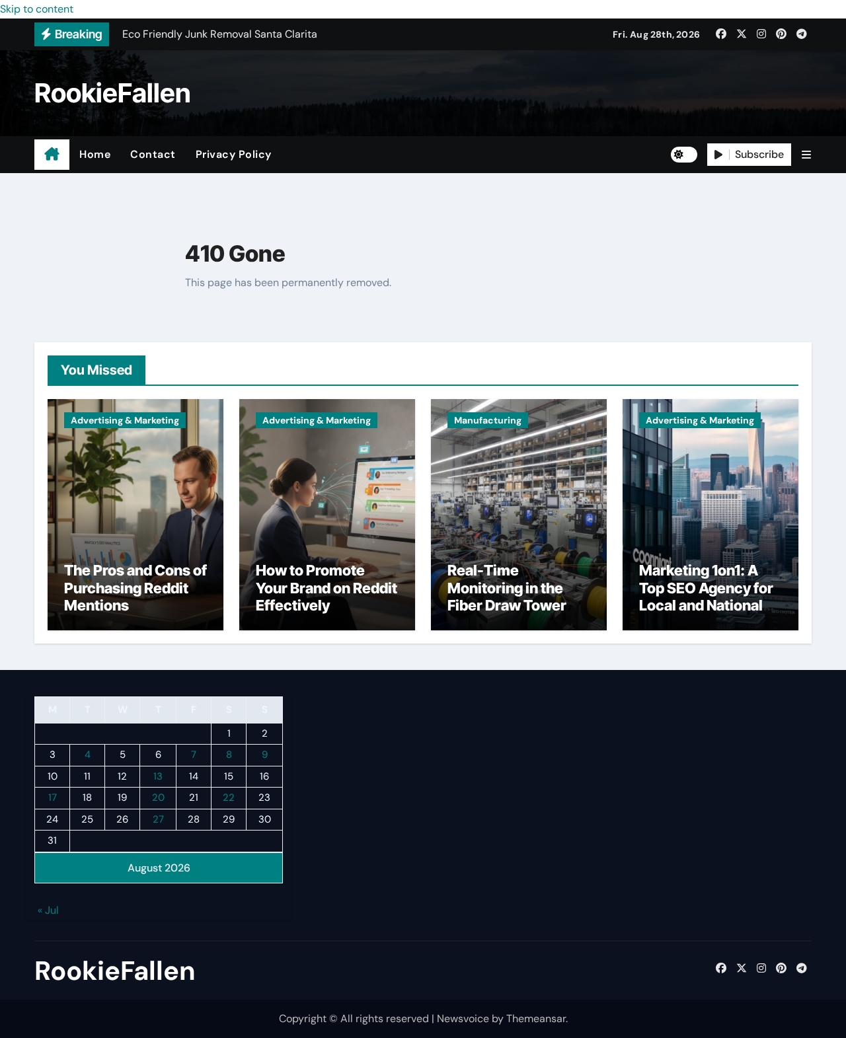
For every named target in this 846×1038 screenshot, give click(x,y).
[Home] (51, 154)
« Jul (48, 911)
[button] (806, 155)
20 (158, 798)
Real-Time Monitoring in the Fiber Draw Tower (506, 588)
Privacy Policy (234, 154)
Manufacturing (487, 420)
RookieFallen (112, 93)
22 (229, 798)
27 (158, 819)
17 (52, 798)
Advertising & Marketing (125, 420)
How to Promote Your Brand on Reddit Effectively (326, 588)
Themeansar (536, 1018)
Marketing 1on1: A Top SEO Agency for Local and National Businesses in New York (706, 605)
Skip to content (36, 9)
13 (158, 776)
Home (94, 154)
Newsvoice (463, 1018)
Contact (153, 154)
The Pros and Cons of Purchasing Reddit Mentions (135, 588)
